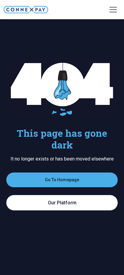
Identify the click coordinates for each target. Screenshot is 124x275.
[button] (113, 9)
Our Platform (62, 203)
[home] (26, 10)
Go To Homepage (62, 179)
